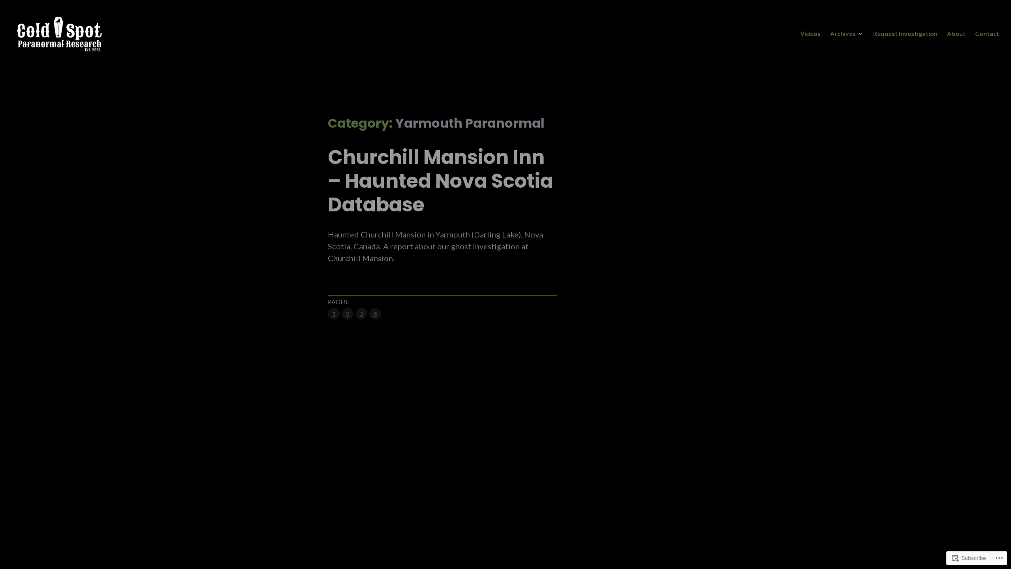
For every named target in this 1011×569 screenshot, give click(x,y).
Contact (987, 33)
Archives (843, 33)
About (956, 33)
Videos (810, 33)
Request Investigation (905, 33)
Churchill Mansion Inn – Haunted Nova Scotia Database (440, 181)
